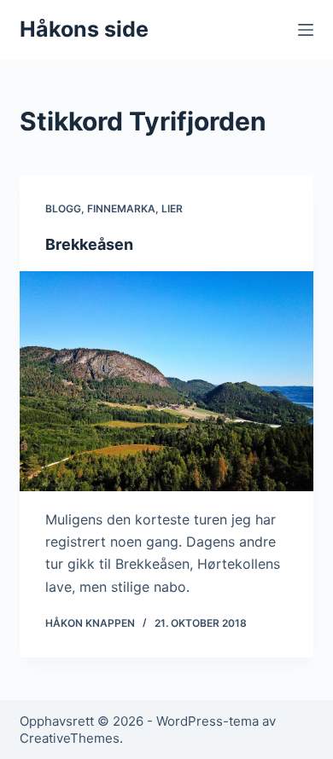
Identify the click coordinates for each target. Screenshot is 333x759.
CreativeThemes (70, 738)
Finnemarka (121, 208)
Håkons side (84, 29)
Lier (172, 208)
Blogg (63, 208)
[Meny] (305, 30)
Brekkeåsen (89, 244)
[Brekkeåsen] (166, 380)
